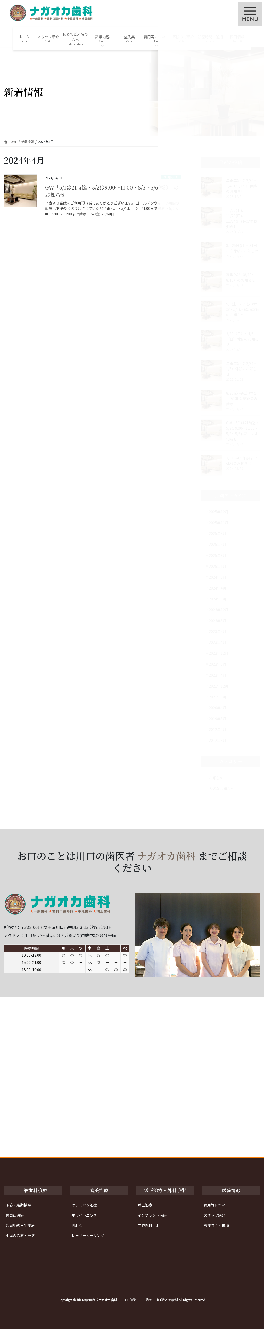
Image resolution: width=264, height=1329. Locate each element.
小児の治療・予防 (20, 1235)
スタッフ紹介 (214, 1215)
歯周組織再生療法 (20, 1225)
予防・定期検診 (18, 1204)
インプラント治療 (152, 1215)
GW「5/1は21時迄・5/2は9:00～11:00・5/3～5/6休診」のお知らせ (112, 191)
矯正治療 (145, 1204)
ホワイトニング (84, 1215)
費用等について (216, 1204)
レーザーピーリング (88, 1235)
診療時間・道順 (216, 1225)
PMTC (77, 1225)
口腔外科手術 (148, 1225)
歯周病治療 (15, 1215)
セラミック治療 (84, 1204)
